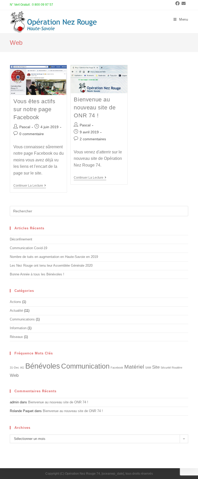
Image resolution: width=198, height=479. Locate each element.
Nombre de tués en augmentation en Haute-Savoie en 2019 (54, 257)
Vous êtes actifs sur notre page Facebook (34, 109)
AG (22, 367)
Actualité (16, 310)
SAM (148, 367)
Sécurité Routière (171, 367)
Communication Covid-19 (28, 248)
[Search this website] (99, 211)
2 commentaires (93, 139)
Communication (85, 366)
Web (14, 375)
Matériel (134, 367)
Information (18, 328)
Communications (22, 319)
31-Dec (14, 367)
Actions (15, 302)
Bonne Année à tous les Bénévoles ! (37, 274)
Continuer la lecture (29, 185)
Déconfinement (21, 239)
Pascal (24, 127)
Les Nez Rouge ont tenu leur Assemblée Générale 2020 (51, 265)
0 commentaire (31, 134)
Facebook (117, 367)
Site (156, 367)
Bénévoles (42, 366)
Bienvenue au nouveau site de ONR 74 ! (95, 107)
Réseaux (16, 337)
